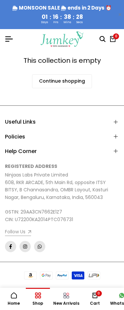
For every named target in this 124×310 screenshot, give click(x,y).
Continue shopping (62, 81)
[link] (18, 232)
